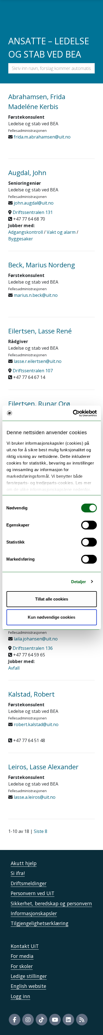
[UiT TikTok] (41, 1019)
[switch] (89, 525)
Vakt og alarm (61, 232)
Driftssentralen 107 (33, 371)
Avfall (14, 668)
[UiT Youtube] (55, 1019)
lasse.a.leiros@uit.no (34, 797)
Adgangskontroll (25, 232)
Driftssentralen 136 (33, 648)
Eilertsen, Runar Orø (39, 403)
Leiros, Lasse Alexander (43, 766)
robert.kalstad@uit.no (36, 724)
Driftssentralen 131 (33, 212)
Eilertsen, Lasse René (40, 330)
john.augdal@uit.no (33, 203)
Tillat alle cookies (51, 599)
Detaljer (78, 581)
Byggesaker (20, 239)
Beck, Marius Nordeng (41, 264)
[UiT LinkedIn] (68, 1019)
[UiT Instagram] (28, 1019)
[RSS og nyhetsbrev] (82, 1019)
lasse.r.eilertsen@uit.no (37, 361)
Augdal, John (27, 172)
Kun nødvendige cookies (51, 617)
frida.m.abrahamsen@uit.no (42, 137)
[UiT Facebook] (14, 1019)
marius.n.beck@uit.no (35, 295)
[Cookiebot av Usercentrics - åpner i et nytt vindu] (73, 413)
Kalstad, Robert (31, 694)
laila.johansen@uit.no (35, 639)
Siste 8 (40, 831)
